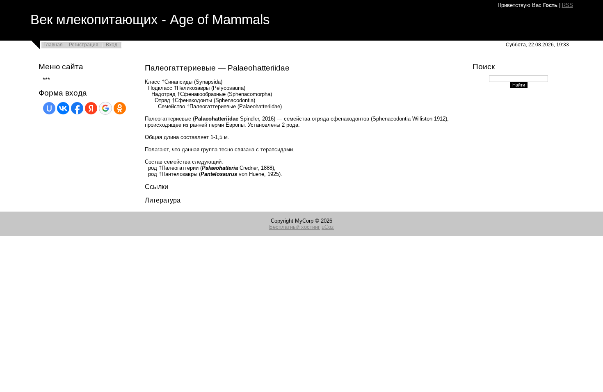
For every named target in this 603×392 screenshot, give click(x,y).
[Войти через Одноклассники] (120, 108)
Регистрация (83, 45)
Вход (111, 45)
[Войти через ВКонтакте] (63, 108)
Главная (53, 45)
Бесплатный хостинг (294, 227)
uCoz (328, 227)
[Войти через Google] (105, 108)
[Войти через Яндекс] (91, 108)
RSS (567, 5)
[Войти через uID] (49, 108)
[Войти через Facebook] (77, 108)
